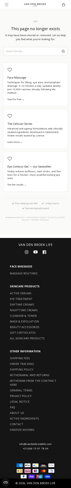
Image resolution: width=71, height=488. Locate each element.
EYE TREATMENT (21, 299)
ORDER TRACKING (22, 364)
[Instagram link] (26, 252)
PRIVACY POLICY (21, 396)
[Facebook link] (44, 252)
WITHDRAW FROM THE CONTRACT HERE (33, 383)
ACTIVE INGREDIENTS (24, 418)
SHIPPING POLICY (22, 369)
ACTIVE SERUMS (21, 293)
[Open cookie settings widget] (6, 482)
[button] (6, 4)
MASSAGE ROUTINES (24, 273)
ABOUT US (17, 413)
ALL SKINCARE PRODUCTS (27, 338)
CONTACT (16, 424)
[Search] (63, 51)
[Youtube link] (35, 252)
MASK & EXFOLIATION (24, 321)
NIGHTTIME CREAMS (24, 310)
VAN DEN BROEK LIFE (41, 483)
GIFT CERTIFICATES (23, 333)
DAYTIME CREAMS (22, 304)
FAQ (12, 407)
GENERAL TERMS (21, 390)
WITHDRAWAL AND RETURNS (29, 375)
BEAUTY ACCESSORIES (24, 327)
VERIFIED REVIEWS (22, 430)
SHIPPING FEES (20, 358)
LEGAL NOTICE (20, 401)
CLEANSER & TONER (23, 316)
